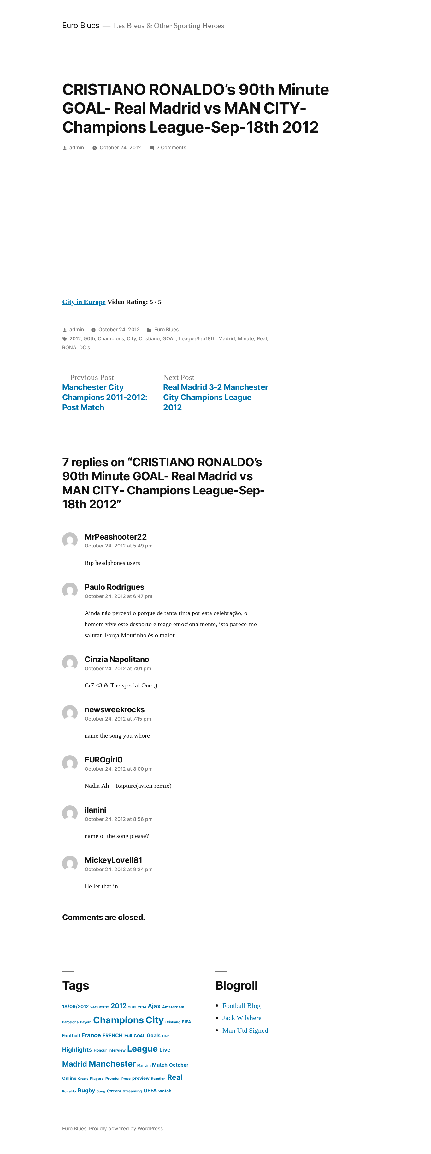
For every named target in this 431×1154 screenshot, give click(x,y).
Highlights (77, 1049)
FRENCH (113, 1035)
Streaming (132, 1091)
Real (262, 339)
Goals (154, 1035)
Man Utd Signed (245, 1030)
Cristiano (149, 339)
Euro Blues (80, 25)
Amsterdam (173, 1006)
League (142, 1048)
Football (71, 1035)
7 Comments (171, 148)
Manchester (112, 1063)
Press (126, 1079)
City (131, 339)
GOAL (169, 339)
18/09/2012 (75, 1006)
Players (97, 1078)
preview (141, 1078)
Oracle (83, 1079)
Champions (111, 339)
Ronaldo (69, 1091)
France (91, 1034)
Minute (246, 339)
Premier (112, 1078)
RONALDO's (76, 347)
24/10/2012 (99, 1007)
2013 (132, 1007)
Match (160, 1064)
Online (69, 1078)
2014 (142, 1007)
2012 (75, 339)
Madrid (226, 339)
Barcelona (70, 1022)
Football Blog (241, 1005)
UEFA (150, 1090)
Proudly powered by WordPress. (126, 1129)
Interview (117, 1050)
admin (76, 148)
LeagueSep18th (197, 339)
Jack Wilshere (242, 1017)
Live (164, 1049)
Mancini (144, 1065)
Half (165, 1036)
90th (89, 339)
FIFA (186, 1021)
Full (128, 1035)
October (178, 1065)
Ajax (154, 1006)
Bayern (86, 1022)
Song (101, 1091)
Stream (114, 1091)
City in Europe (84, 301)
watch (165, 1090)
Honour (100, 1050)
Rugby (86, 1090)
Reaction (158, 1079)
